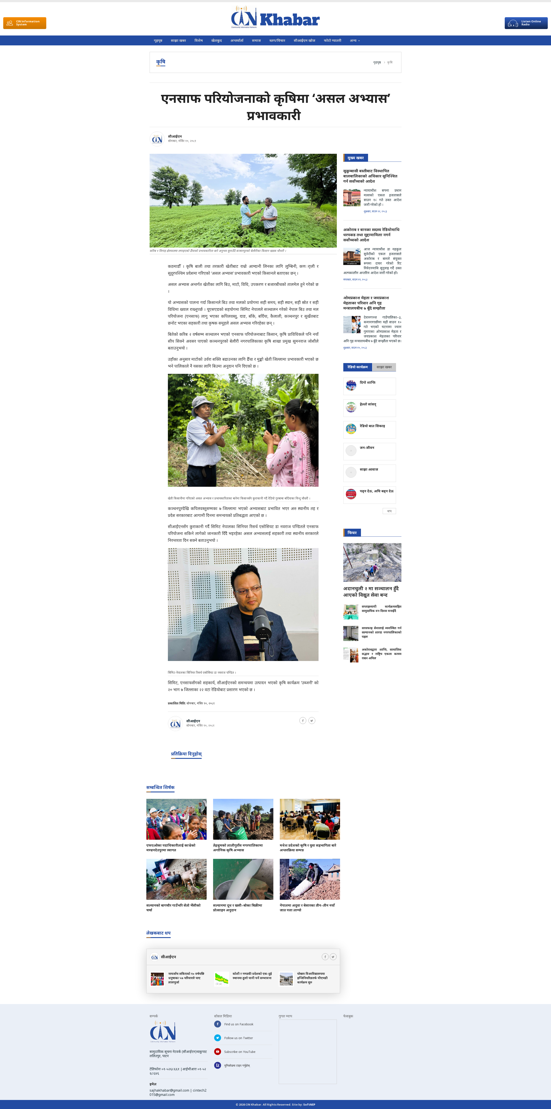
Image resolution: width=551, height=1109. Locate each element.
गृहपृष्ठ (158, 40)
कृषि (390, 62)
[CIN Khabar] (275, 17)
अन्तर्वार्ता (237, 40)
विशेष (199, 40)
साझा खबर (178, 40)
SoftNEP (309, 1104)
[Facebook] (302, 720)
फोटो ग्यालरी (332, 40)
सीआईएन (175, 136)
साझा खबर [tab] (384, 367)
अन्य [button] (353, 40)
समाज (256, 40)
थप (389, 511)
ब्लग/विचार (277, 40)
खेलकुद (216, 40)
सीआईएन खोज (304, 40)
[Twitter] (311, 720)
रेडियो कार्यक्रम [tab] (358, 367)
